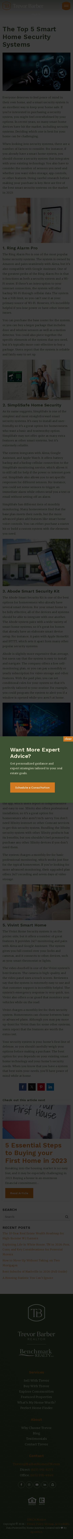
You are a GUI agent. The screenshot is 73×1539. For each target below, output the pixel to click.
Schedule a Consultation (32, 787)
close (68, 739)
